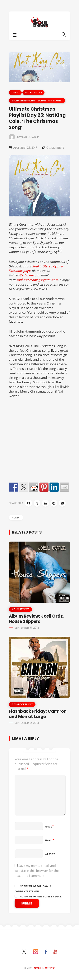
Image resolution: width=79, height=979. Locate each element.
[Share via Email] (62, 503)
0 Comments (55, 148)
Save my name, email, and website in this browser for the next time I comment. (37, 871)
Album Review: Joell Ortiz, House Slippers (36, 618)
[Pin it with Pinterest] (44, 487)
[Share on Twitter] (23, 487)
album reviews (20, 609)
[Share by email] (64, 487)
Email (49, 840)
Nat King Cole (33, 92)
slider (16, 517)
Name (49, 826)
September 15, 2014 (27, 628)
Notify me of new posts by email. (41, 896)
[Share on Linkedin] (54, 487)
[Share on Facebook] (13, 487)
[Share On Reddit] (53, 503)
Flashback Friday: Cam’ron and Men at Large (38, 714)
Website (50, 854)
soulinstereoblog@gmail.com (37, 280)
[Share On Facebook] (28, 503)
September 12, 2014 (27, 723)
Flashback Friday (22, 704)
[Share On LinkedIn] (45, 503)
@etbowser (27, 275)
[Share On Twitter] (37, 503)
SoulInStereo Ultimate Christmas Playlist (37, 100)
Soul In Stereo (44, 968)
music (15, 92)
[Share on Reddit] (33, 487)
